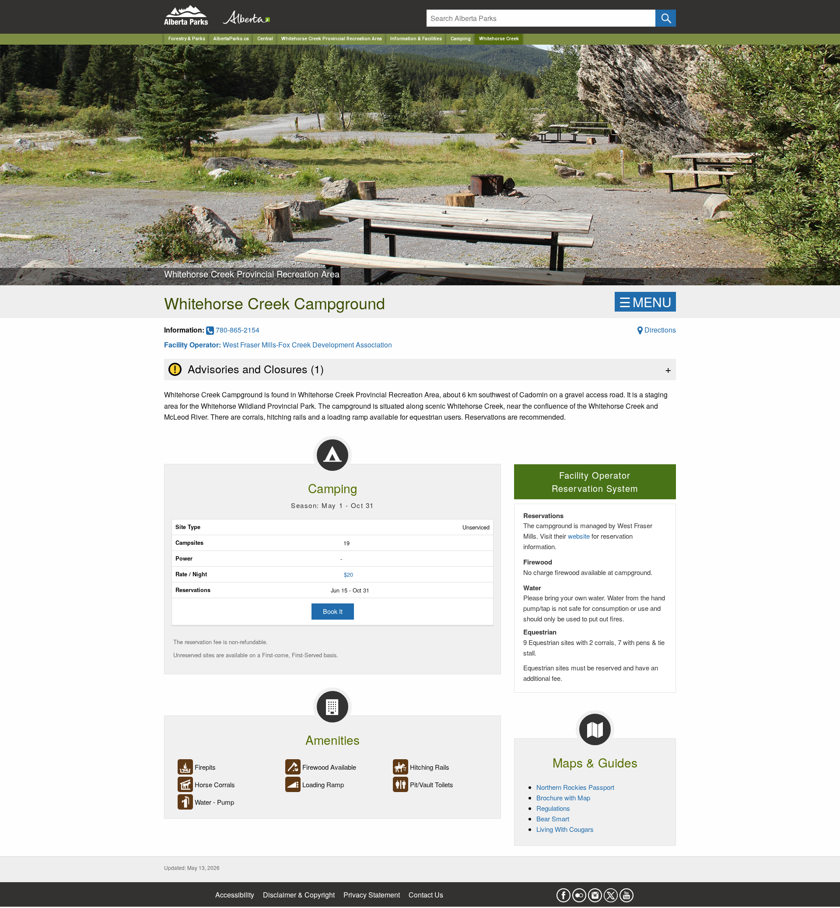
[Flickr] (579, 892)
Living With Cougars (565, 829)
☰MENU (645, 301)
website (579, 535)
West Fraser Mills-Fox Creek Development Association (307, 345)
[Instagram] (595, 892)
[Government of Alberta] (243, 15)
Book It (333, 611)
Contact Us (426, 895)
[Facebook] (563, 892)
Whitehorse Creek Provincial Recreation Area (331, 39)
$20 (348, 574)
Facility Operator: (193, 345)
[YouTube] (627, 892)
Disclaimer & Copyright (299, 895)
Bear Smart (552, 818)
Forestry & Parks (186, 39)
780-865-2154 (236, 330)
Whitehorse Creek (499, 39)
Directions (659, 330)
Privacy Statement (371, 895)
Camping (461, 39)
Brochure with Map (563, 797)
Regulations (553, 808)
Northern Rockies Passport (575, 787)
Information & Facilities (416, 39)
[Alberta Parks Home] (191, 15)
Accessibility (234, 895)
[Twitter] (611, 892)
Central (265, 39)
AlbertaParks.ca (231, 39)
